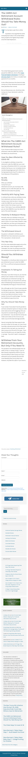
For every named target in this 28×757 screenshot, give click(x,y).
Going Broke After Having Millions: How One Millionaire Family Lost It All (13, 635)
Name (3, 471)
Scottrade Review (9, 546)
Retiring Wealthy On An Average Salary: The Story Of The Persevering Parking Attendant (13, 629)
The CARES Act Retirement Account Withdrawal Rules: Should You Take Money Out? (12, 718)
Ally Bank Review (9, 533)
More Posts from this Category (9, 744)
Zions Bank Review (10, 543)
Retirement (18, 449)
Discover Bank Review (10, 551)
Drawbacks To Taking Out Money (10, 132)
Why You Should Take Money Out (10, 134)
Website (3, 480)
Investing (12, 449)
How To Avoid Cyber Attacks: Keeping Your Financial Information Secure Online (12, 616)
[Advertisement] (14, 56)
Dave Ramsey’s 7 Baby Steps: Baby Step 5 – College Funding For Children (13, 739)
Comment (4, 457)
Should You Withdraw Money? (8, 131)
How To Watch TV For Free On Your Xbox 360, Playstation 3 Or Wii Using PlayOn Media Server (13, 584)
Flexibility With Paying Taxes (9, 124)
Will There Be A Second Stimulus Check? (15, 488)
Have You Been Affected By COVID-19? (11, 122)
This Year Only (6, 129)
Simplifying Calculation (9, 627)
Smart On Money (14, 3)
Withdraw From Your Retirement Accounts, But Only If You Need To (12, 136)
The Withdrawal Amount (8, 127)
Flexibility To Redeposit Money (10, 126)
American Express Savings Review (13, 530)
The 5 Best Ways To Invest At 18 (13, 725)
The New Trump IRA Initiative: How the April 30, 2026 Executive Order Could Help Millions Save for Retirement (13, 708)
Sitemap (23, 753)
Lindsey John (6, 615)
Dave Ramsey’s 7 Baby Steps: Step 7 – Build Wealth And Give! (13, 731)
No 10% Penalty (6, 123)
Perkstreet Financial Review (12, 535)
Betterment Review (10, 541)
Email (3, 475)
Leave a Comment (12, 27)
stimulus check (5, 77)
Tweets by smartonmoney (9, 518)
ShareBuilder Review (10, 548)
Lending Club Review (10, 538)
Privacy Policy (19, 695)
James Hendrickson (8, 644)
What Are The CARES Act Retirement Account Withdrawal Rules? (12, 119)
